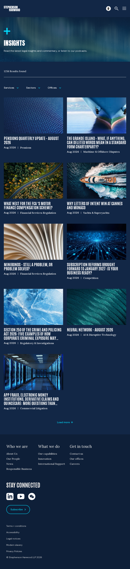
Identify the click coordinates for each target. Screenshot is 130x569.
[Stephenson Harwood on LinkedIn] (9, 496)
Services (13, 89)
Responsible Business (19, 468)
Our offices (76, 458)
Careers (75, 463)
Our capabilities (47, 453)
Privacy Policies (14, 551)
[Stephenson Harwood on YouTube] (20, 496)
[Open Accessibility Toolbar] (108, 8)
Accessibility (13, 532)
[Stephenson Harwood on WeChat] (31, 496)
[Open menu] (124, 8)
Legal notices (13, 538)
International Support (51, 463)
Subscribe (16, 509)
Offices (55, 89)
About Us (11, 453)
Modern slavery (14, 545)
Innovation (44, 458)
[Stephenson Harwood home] (12, 8)
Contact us (76, 453)
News (9, 463)
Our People (13, 458)
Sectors (35, 89)
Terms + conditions (16, 526)
